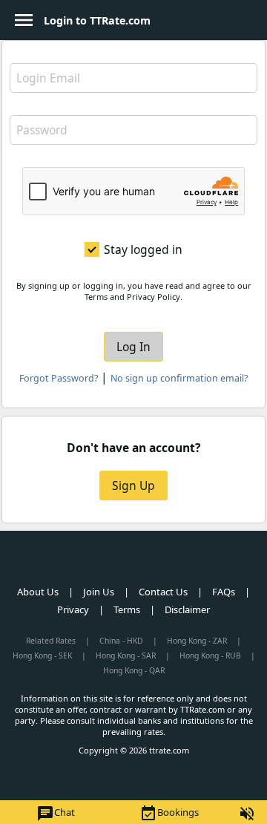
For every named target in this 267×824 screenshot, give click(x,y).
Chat (55, 814)
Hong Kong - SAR (126, 655)
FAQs (223, 591)
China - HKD (121, 640)
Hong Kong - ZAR (197, 640)
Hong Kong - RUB (210, 655)
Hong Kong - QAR (134, 670)
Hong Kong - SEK (42, 655)
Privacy (73, 609)
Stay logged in (143, 249)
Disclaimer (187, 609)
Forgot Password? (58, 378)
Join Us (98, 591)
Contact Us (163, 591)
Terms (126, 609)
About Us (38, 591)
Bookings (169, 814)
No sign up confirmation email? (179, 378)
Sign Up (133, 485)
